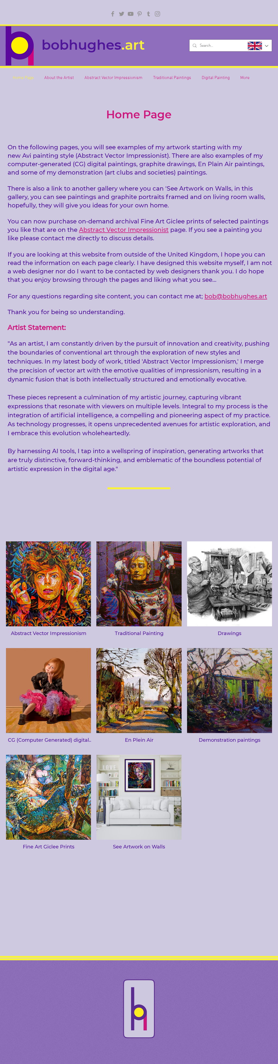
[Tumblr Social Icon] (148, 13)
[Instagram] (157, 13)
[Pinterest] (139, 13)
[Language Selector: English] (257, 46)
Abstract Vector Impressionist (124, 229)
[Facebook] (112, 13)
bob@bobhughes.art (235, 296)
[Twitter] (121, 13)
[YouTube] (130, 13)
